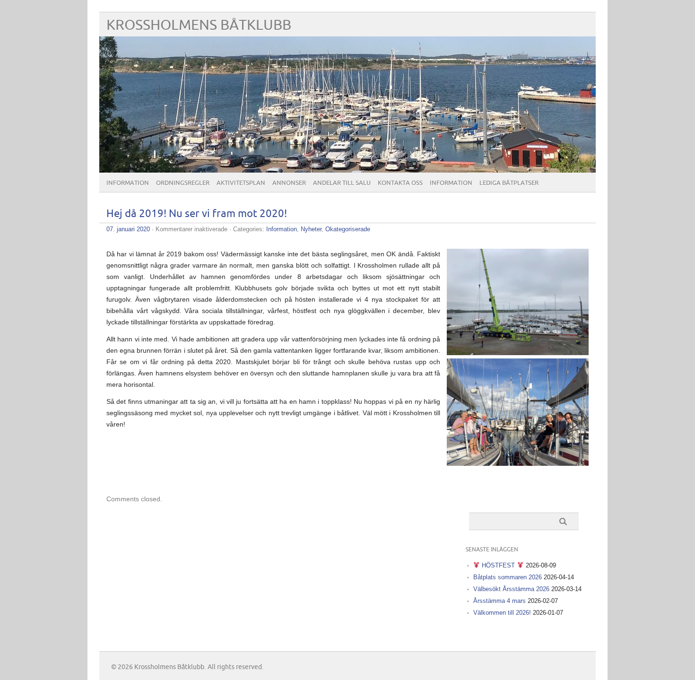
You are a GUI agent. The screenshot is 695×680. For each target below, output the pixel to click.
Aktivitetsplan (241, 183)
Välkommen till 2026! (502, 612)
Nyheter (311, 229)
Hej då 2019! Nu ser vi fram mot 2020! (196, 214)
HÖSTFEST (498, 565)
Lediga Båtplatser (509, 183)
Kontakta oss (400, 183)
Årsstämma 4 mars (499, 600)
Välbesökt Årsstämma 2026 (511, 589)
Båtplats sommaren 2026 (507, 577)
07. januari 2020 (128, 229)
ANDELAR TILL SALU (342, 183)
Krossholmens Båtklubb (198, 25)
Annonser (289, 183)
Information (127, 183)
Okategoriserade (347, 229)
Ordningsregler (182, 183)
